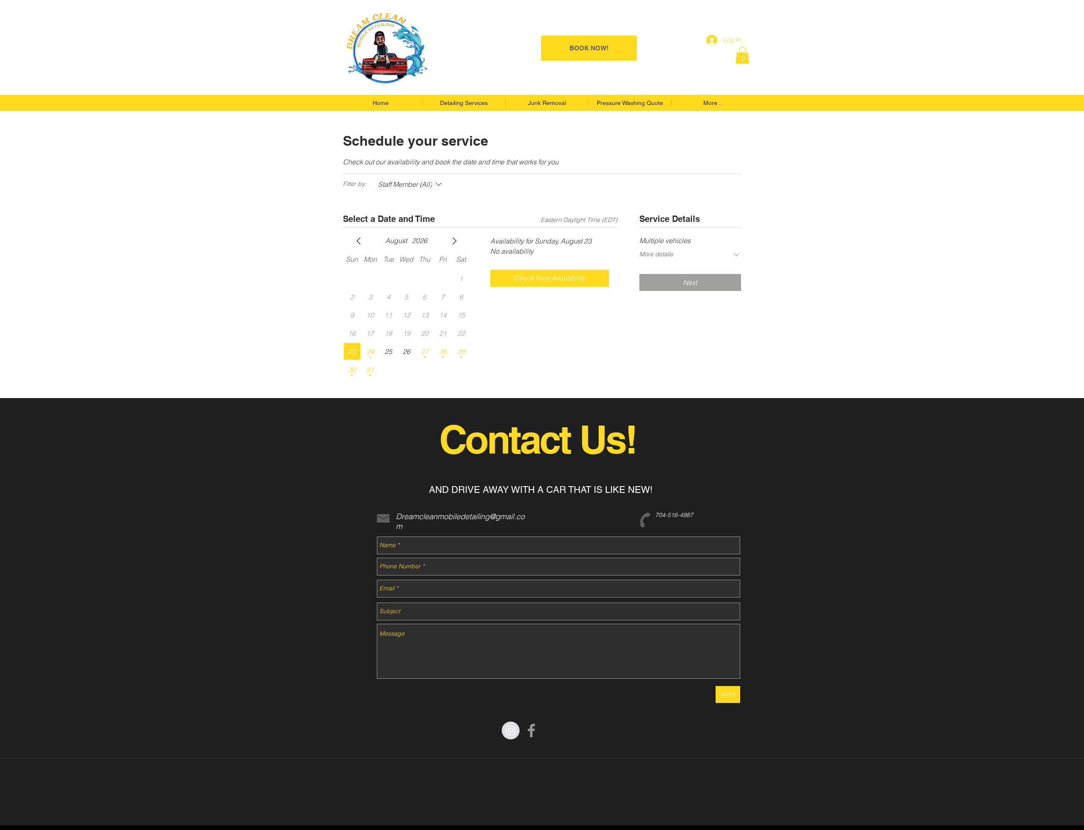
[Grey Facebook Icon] (531, 730)
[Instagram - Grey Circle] (511, 730)
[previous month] (359, 241)
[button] (742, 55)
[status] (579, 220)
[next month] (454, 241)
